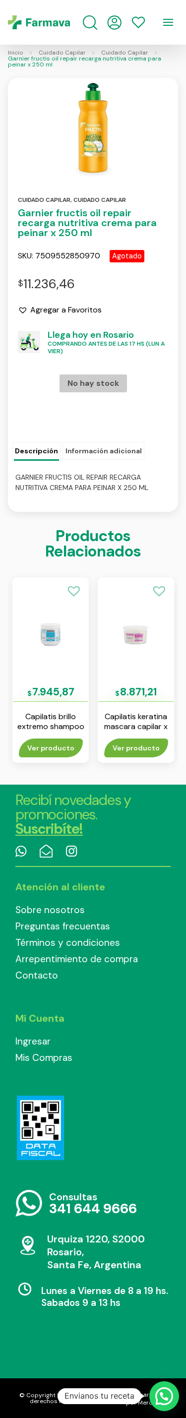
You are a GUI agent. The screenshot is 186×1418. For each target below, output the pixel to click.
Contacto (36, 975)
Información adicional (103, 450)
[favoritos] (138, 22)
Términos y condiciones (67, 942)
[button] (60, 310)
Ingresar (33, 1041)
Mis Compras (43, 1057)
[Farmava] (39, 22)
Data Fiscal (40, 1128)
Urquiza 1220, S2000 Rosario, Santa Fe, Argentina (96, 1252)
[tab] (36, 451)
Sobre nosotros (50, 910)
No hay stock (93, 383)
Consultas (93, 1204)
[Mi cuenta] (114, 22)
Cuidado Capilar (62, 53)
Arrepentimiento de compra (76, 959)
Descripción (36, 450)
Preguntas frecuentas (62, 926)
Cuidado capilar (44, 200)
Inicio (15, 53)
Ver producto (50, 747)
